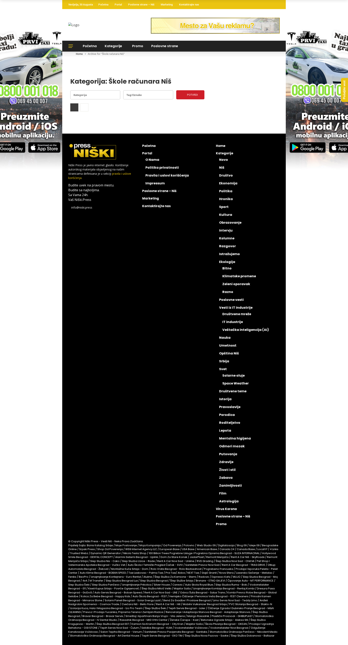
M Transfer (96, 581)
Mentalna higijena (235, 438)
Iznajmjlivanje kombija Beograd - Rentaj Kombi (224, 588)
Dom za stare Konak (174, 557)
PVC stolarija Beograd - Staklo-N (250, 604)
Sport (224, 207)
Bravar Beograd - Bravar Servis (102, 616)
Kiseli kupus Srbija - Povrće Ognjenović (113, 588)
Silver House (162, 585)
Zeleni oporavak (236, 284)
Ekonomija (228, 183)
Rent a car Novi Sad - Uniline (175, 561)
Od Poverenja (172, 545)
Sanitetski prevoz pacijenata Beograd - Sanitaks (175, 632)
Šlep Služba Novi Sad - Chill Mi (235, 561)
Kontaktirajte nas (189, 4)
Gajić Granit (209, 573)
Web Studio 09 (206, 545)
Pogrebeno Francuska (218, 569)
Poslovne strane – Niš (141, 4)
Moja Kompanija (150, 545)
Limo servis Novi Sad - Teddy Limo (235, 600)
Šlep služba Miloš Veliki (156, 588)
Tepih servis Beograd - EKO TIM (162, 636)
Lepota (225, 430)
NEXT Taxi (193, 573)
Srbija (224, 361)
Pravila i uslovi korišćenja (167, 175)
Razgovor (227, 246)
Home (220, 146)
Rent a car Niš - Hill (168, 604)
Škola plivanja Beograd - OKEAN (226, 624)
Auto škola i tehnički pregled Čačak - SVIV (155, 565)
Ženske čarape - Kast (184, 620)
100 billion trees (159, 553)
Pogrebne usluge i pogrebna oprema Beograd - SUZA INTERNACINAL (215, 553)
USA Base (188, 549)
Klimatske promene (239, 276)
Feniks (72, 577)
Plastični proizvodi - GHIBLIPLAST (232, 616)
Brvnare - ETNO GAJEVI (210, 581)
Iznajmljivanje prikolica (136, 585)
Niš (221, 167)
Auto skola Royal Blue (199, 585)
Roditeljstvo (229, 422)
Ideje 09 (254, 545)
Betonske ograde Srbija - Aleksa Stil (224, 620)
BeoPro (83, 577)
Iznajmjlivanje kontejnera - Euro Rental (116, 577)
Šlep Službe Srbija (181, 581)
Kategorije (113, 46)
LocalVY (262, 549)
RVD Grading (205, 561)
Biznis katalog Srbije (100, 545)
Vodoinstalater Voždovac (191, 628)
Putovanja (228, 454)
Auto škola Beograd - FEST (150, 596)
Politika (225, 191)
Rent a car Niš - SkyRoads (248, 557)
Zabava (226, 477)
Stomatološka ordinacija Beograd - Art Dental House (104, 636)
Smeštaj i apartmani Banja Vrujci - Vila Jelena (155, 616)
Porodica (227, 414)
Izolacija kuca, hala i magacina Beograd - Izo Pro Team (106, 608)
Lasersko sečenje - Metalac (254, 573)
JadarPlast (197, 557)
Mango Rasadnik (198, 616)
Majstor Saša (182, 588)
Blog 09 (242, 545)
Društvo (226, 175)
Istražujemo (229, 254)
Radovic (204, 577)
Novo (223, 159)
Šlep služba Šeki (155, 608)
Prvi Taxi (171, 573)
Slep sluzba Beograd (154, 581)
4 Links (274, 549)
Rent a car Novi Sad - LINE (161, 592)
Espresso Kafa (221, 577)
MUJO (236, 577)
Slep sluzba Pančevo (106, 585)
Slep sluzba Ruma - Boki (231, 585)
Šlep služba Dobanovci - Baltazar (252, 636)
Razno (227, 292)
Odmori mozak (232, 446)
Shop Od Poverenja (110, 549)
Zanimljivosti (230, 485)
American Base (207, 549)
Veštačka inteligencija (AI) (245, 329)
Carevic (177, 585)
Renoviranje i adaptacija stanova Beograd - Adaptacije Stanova (208, 612)
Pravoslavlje (229, 407)
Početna (103, 4)
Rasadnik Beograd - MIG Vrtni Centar (144, 620)
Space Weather (235, 383)
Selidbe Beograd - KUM (156, 628)
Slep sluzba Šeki (79, 585)
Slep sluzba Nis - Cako (105, 561)
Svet (223, 369)
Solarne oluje (233, 375)
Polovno (189, 545)
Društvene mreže (236, 314)
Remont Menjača (217, 557)
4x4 (84, 581)
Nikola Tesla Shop (134, 553)
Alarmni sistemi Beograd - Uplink (136, 557)
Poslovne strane (164, 46)
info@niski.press (81, 207)
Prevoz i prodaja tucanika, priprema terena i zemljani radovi (123, 612)
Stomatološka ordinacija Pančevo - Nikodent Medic (244, 632)
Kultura (225, 214)
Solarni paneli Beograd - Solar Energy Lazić (133, 600)
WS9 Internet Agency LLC (141, 549)
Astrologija (229, 501)
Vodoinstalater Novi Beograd (229, 628)
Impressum (155, 183)
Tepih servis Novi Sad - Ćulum (119, 628)
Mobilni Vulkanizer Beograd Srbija (205, 604)
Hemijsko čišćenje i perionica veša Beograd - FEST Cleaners (209, 596)
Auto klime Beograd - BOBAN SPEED (103, 573)
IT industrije (232, 322)
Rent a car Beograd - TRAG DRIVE (243, 565)
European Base (170, 549)
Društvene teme (232, 391)
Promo (137, 46)
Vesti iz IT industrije (236, 307)
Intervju (226, 230)
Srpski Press (87, 549)
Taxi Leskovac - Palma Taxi (145, 573)
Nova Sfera (226, 573)
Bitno (227, 268)
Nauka (225, 337)
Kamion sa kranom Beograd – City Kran (157, 624)
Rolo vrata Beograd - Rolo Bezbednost (176, 569)
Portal (118, 4)
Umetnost (227, 345)
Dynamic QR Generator (106, 553)
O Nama (152, 159)
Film (222, 493)
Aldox (181, 573)
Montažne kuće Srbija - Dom (129, 569)
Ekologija (227, 262)
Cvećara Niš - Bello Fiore (138, 604)
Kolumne (226, 238)
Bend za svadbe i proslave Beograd (187, 600)
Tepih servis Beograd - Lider (187, 608)
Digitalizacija (226, 545)
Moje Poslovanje (126, 545)
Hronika (226, 199)
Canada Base (246, 549)
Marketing (167, 4)
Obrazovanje (230, 222)
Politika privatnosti (162, 167)
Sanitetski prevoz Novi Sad (202, 565)
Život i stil (227, 469)
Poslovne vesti (231, 299)
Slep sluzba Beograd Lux (122, 581)
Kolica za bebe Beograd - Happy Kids (105, 596)
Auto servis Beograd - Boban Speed (118, 592)
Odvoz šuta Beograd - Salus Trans (202, 592)
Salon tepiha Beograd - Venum (121, 632)
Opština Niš (229, 353)
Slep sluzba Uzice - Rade (138, 561)
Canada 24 (227, 549)
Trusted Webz (79, 553)
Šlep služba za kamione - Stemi (175, 577)
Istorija (225, 399)
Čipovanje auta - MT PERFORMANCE (250, 581)
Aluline (147, 577)
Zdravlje (226, 462)
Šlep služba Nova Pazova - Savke (207, 636)
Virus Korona (226, 509)
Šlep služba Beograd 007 (112, 624)
